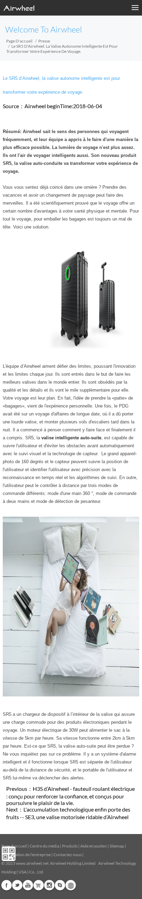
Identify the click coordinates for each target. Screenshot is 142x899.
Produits (70, 846)
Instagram (49, 885)
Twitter (17, 885)
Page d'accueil (19, 41)
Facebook (6, 885)
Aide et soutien (94, 846)
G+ (38, 885)
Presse (44, 41)
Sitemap (117, 846)
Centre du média (44, 846)
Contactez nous (67, 854)
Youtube (28, 885)
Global (70, 885)
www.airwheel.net (32, 863)
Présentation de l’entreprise (26, 854)
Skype (60, 885)
